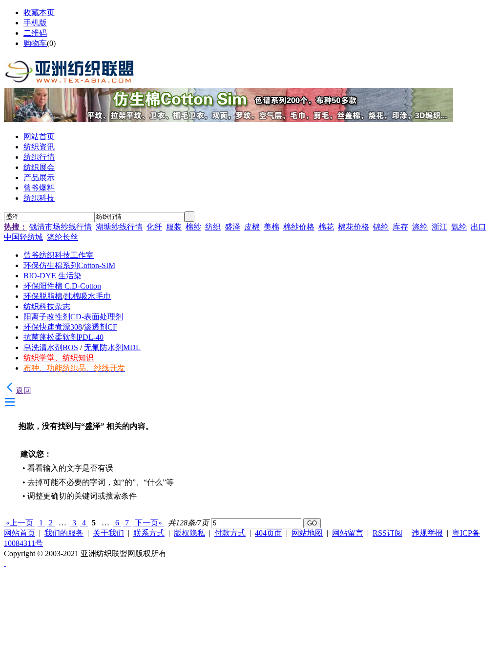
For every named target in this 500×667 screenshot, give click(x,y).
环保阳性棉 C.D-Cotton (62, 286)
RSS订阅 (387, 533)
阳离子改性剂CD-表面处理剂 (73, 317)
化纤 (154, 227)
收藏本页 (39, 12)
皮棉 (252, 227)
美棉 (271, 227)
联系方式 (149, 533)
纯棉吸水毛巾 (87, 296)
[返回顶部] (5, 563)
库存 (400, 227)
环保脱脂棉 (42, 296)
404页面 (268, 533)
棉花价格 (353, 227)
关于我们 (108, 533)
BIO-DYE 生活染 (52, 275)
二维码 (35, 33)
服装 (174, 227)
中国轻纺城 (23, 237)
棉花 (326, 227)
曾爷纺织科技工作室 (58, 255)
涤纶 (420, 227)
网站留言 (347, 533)
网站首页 (19, 533)
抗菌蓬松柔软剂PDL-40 (63, 337)
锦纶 (381, 227)
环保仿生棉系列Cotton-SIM (69, 265)
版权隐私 (189, 533)
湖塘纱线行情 (119, 227)
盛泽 (232, 227)
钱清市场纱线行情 (60, 227)
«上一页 (19, 523)
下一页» (148, 523)
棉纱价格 (298, 227)
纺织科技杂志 (46, 306)
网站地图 (307, 533)
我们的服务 (63, 533)
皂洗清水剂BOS (50, 347)
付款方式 (230, 533)
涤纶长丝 (62, 237)
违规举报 (427, 533)
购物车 (35, 43)
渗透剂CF (100, 327)
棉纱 (193, 227)
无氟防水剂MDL (112, 347)
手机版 (35, 23)
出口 (478, 227)
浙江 (439, 227)
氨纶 (459, 227)
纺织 (213, 227)
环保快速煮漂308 (52, 327)
